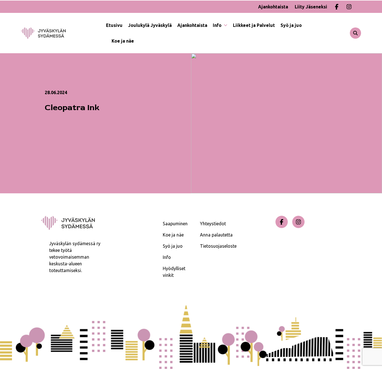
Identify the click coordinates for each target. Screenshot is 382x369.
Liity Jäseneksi (311, 6)
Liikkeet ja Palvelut (254, 25)
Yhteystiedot (213, 223)
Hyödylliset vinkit (174, 272)
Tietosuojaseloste (218, 246)
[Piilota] (225, 25)
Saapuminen (175, 223)
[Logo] (63, 33)
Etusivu (114, 25)
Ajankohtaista (273, 6)
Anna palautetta (216, 234)
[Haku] (355, 33)
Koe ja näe (123, 40)
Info (218, 25)
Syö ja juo (291, 25)
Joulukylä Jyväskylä (150, 25)
